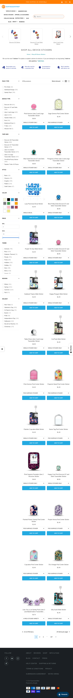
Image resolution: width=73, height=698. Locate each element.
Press (44, 658)
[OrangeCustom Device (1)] (4, 207)
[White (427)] (4, 211)
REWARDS (22, 21)
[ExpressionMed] (11, 6)
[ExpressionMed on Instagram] (18, 658)
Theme (4, 243)
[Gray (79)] (4, 203)
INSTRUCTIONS (19, 18)
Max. (3, 231)
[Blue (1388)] (12, 199)
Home (28, 54)
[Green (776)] (8, 203)
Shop (45, 653)
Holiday (5, 299)
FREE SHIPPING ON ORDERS (36, 2)
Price (4, 218)
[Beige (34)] (4, 199)
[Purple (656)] (12, 207)
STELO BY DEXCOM (9, 18)
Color (4, 193)
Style (4, 169)
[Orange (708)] (16, 203)
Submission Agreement (36, 674)
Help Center (31, 663)
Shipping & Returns (47, 663)
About (29, 653)
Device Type (6, 98)
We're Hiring (53, 674)
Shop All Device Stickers (38, 54)
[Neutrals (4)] (12, 203)
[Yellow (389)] (8, 211)
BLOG (9, 21)
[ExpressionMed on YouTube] (12, 658)
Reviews (37, 653)
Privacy (48, 669)
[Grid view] (65, 81)
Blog (28, 658)
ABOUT (14, 21)
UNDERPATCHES (22, 11)
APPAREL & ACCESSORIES (22, 14)
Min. (3, 223)
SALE (27, 18)
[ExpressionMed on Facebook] (7, 658)
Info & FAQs (54, 653)
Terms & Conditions (34, 669)
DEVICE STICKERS (9, 14)
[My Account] (62, 2)
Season (4, 278)
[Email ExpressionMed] (7, 663)
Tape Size (5, 134)
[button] (3, 36)
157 (51, 637)
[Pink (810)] (8, 207)
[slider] (2, 237)
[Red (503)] (16, 207)
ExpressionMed (34, 680)
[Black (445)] (8, 199)
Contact (36, 658)
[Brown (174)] (16, 199)
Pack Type (5, 81)
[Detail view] (68, 81)
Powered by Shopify (31, 683)
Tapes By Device (11, 11)
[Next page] (56, 637)
